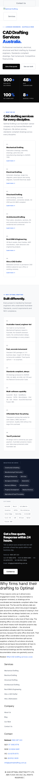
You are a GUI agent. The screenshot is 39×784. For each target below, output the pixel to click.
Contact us (10, 571)
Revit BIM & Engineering (12, 689)
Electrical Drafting (10, 675)
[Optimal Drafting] (14, 9)
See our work (28, 66)
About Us (7, 712)
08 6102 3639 (22, 560)
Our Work (7, 722)
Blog (5, 717)
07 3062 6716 (11, 558)
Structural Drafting (10, 680)
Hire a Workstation (10, 699)
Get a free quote (11, 66)
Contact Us (8, 726)
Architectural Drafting (12, 685)
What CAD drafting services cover (19, 657)
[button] (0, 782)
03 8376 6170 (8, 560)
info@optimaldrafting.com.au (17, 563)
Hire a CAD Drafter (10, 694)
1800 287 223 (14, 555)
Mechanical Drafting (11, 670)
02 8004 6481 (26, 558)
